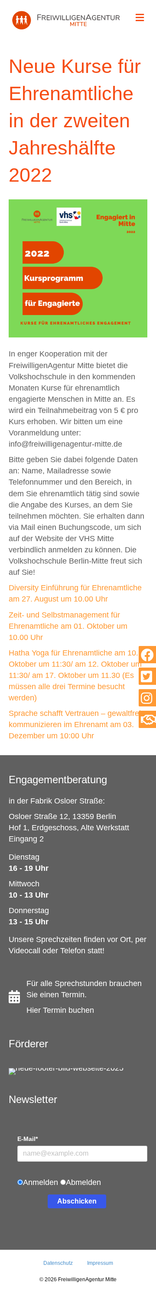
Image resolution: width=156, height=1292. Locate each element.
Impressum (100, 1263)
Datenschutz (58, 1263)
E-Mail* (27, 1138)
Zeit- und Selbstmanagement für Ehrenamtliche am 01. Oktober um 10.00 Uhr (68, 626)
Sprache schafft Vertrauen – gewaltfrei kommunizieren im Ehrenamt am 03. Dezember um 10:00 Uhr (75, 724)
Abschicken (77, 1201)
